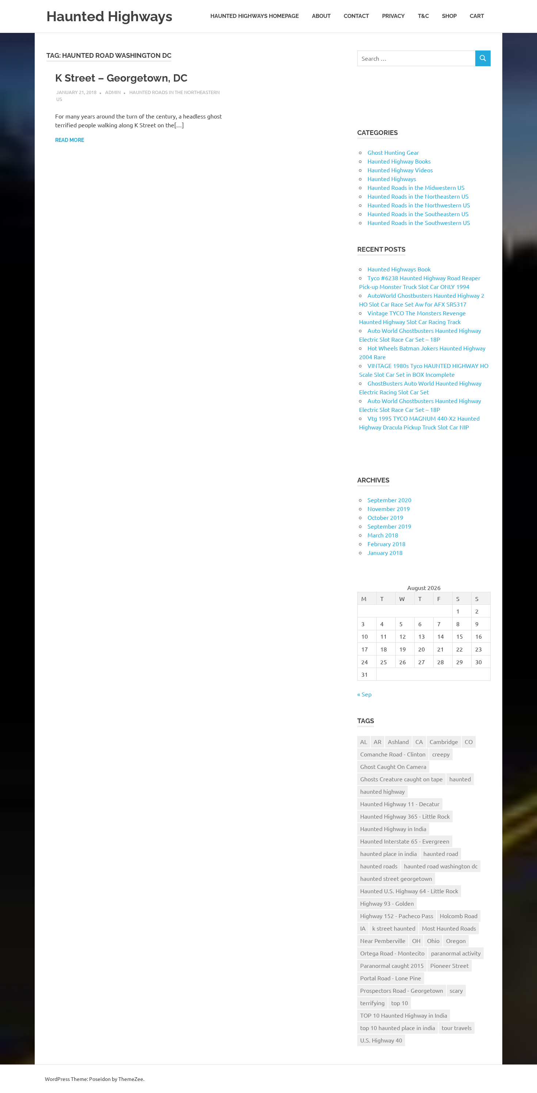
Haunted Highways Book (399, 269)
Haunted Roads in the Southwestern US (418, 222)
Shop (449, 16)
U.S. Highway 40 (381, 1040)
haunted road (440, 853)
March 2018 (382, 534)
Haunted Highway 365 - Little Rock (405, 816)
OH (416, 940)
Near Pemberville (382, 940)
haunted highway (382, 791)
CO (469, 741)
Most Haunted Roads (449, 928)
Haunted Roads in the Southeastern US (418, 213)
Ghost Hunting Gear (393, 152)
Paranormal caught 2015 (392, 965)
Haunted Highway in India (393, 828)
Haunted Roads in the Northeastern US (418, 196)
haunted (460, 778)
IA (363, 928)
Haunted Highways (109, 16)
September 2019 (389, 526)
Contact (356, 16)
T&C (423, 16)
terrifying (372, 1002)
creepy (441, 754)
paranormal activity (456, 953)
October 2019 (385, 517)
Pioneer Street (449, 965)
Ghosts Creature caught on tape (401, 778)
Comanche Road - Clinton (393, 754)
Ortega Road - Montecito (392, 953)
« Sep (364, 694)
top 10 (399, 1002)
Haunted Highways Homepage (254, 16)
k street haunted (393, 928)
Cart (477, 16)
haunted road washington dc (440, 865)
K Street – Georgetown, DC (121, 78)
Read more (69, 140)
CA (419, 741)
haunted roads (378, 865)
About (321, 16)
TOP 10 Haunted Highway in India (403, 1015)
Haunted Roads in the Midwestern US (416, 187)
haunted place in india (388, 853)
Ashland (398, 741)
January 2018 (385, 552)
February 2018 (386, 543)
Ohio (433, 940)
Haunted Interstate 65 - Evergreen (404, 841)
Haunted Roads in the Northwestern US (418, 205)
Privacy (393, 16)
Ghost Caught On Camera (393, 766)
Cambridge (444, 741)
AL (363, 741)
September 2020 (389, 499)
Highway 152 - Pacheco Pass (396, 915)
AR (377, 741)
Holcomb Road (458, 915)
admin (113, 92)
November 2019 (388, 508)
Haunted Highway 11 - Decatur (399, 803)
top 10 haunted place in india (397, 1027)
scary (456, 990)
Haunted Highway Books (399, 161)
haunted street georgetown (396, 878)
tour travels (457, 1027)
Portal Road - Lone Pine (390, 977)
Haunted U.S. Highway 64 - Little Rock (409, 890)
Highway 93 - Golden (387, 903)
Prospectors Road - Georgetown (401, 990)
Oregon (456, 940)
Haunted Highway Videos (400, 169)
